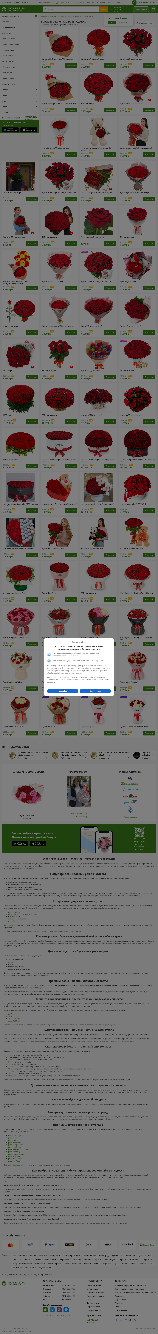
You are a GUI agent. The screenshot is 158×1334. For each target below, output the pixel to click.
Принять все (95, 691)
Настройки (62, 691)
